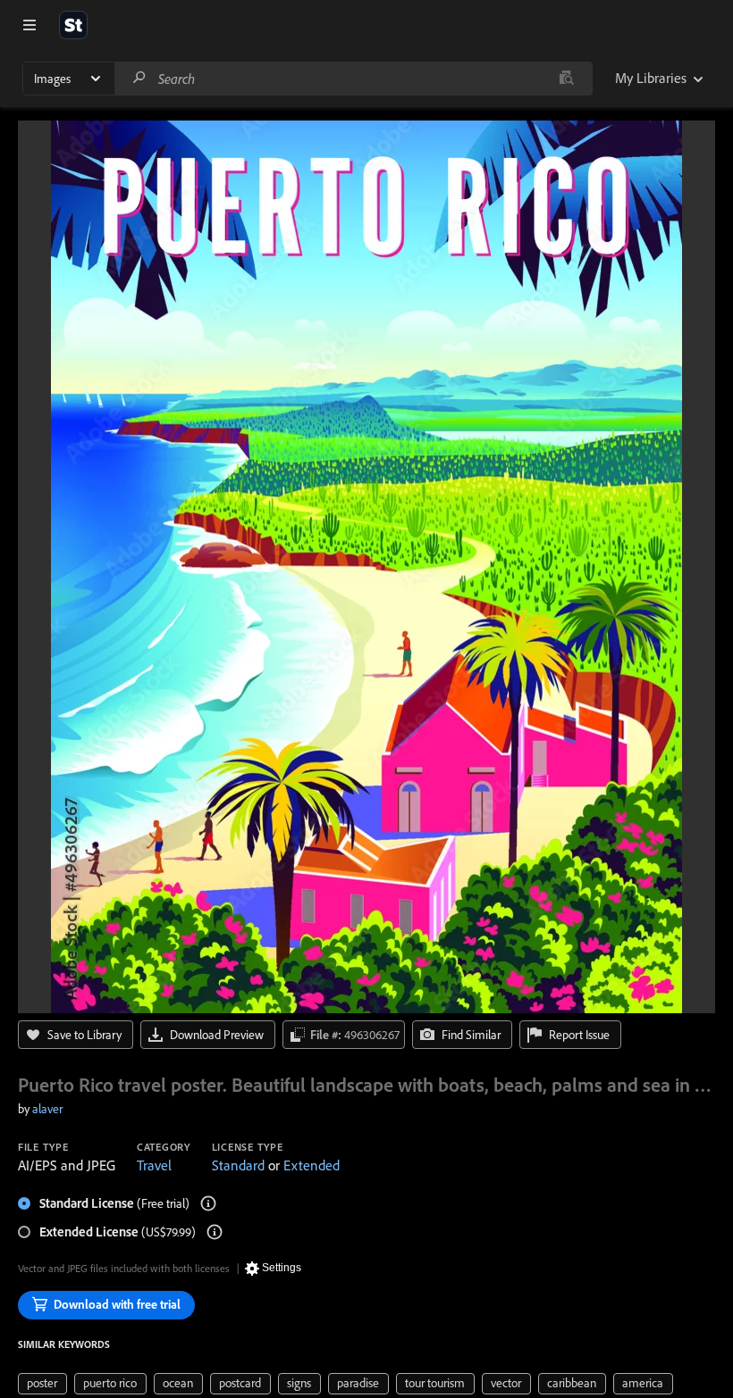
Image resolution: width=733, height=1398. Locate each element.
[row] (42, 1383)
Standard (238, 1165)
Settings (281, 1267)
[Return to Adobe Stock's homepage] (73, 25)
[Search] (139, 78)
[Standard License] (208, 1203)
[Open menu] (29, 25)
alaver (47, 1109)
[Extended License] (214, 1232)
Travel (154, 1165)
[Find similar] (566, 78)
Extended (311, 1165)
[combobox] (353, 78)
